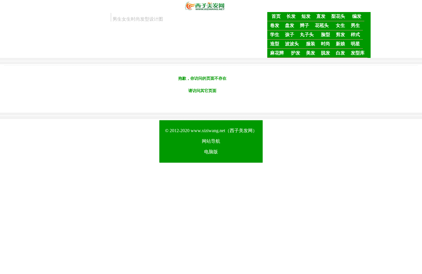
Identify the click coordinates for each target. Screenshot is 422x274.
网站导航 (211, 141)
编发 (356, 16)
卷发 (274, 25)
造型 (274, 43)
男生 (355, 25)
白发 (340, 52)
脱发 (325, 52)
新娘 (340, 43)
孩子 (289, 34)
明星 (355, 43)
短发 (306, 16)
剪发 (340, 34)
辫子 (304, 25)
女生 (340, 25)
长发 (291, 16)
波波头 (292, 43)
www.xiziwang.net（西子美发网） (224, 130)
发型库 (358, 52)
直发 (321, 16)
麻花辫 (277, 52)
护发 (295, 52)
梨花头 (338, 16)
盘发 (289, 25)
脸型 (325, 34)
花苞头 (322, 25)
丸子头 (307, 34)
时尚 (325, 43)
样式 (355, 34)
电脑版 (211, 151)
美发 (310, 52)
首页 (276, 16)
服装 (310, 43)
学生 (274, 34)
